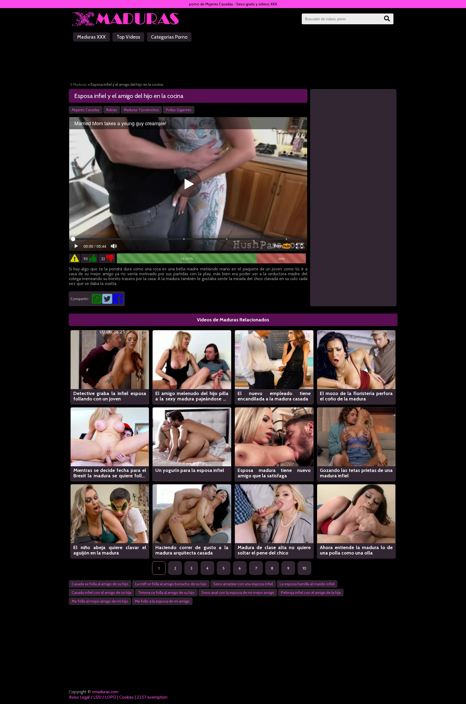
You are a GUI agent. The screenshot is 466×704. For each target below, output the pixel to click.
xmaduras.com (105, 691)
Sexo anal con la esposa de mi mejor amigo (237, 592)
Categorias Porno (169, 37)
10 (304, 568)
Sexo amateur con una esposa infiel (243, 583)
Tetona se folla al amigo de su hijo (166, 592)
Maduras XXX (91, 37)
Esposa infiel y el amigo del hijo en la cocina (128, 96)
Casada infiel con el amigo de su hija (101, 592)
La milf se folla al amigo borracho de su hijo (171, 583)
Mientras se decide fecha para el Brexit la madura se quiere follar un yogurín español (109, 473)
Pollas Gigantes (178, 109)
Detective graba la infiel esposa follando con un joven (109, 396)
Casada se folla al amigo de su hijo (100, 583)
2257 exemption (152, 697)
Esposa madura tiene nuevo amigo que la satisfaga (274, 473)
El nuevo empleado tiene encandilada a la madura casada (274, 396)
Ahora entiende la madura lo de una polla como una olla (356, 550)
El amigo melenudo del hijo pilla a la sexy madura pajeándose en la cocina (191, 396)
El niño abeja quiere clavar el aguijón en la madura (109, 550)
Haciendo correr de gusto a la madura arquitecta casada (191, 550)
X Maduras (78, 84)
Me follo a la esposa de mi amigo (162, 601)
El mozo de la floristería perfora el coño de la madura (356, 396)
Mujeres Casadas (86, 109)
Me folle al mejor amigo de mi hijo (100, 601)
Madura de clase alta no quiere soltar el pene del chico (274, 550)
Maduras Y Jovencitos (141, 109)
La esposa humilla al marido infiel (307, 583)
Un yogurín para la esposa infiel (189, 470)
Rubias (111, 109)
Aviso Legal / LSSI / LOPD (92, 697)
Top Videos (128, 37)
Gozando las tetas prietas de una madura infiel (356, 473)
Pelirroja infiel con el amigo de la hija (311, 592)
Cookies (126, 697)
